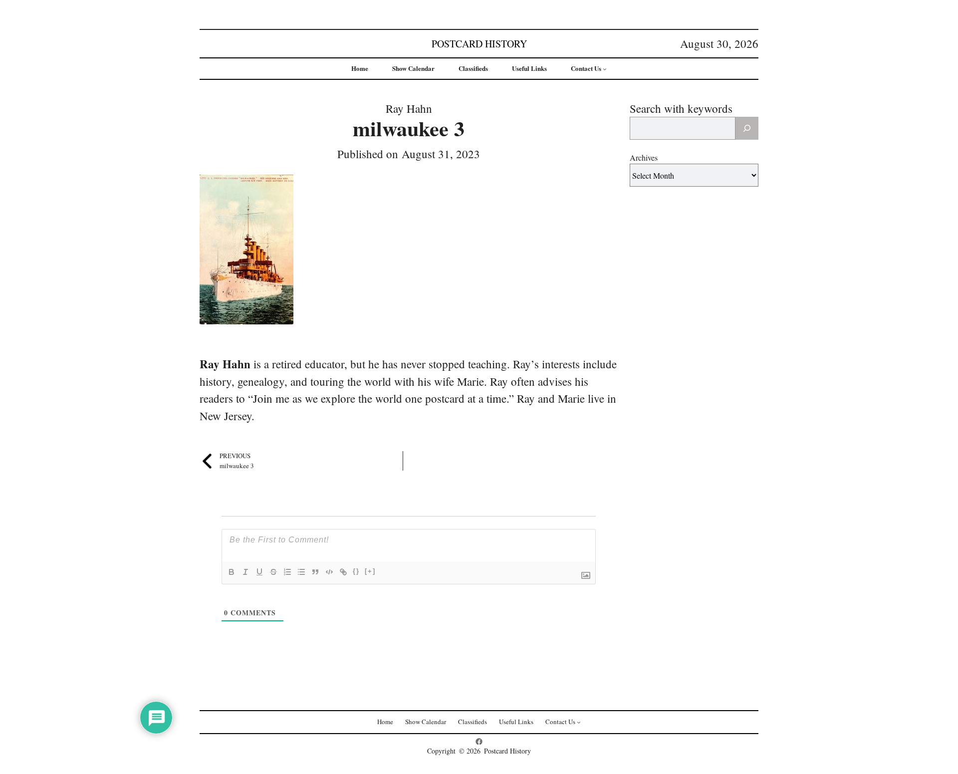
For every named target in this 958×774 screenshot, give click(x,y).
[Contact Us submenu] (605, 69)
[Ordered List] (287, 572)
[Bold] (232, 572)
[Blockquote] (315, 572)
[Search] (746, 128)
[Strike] (273, 572)
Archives (644, 157)
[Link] (343, 572)
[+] (370, 571)
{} (356, 571)
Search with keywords (681, 108)
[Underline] (259, 572)
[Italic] (245, 572)
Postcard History (479, 43)
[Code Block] (329, 572)
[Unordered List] (301, 572)
